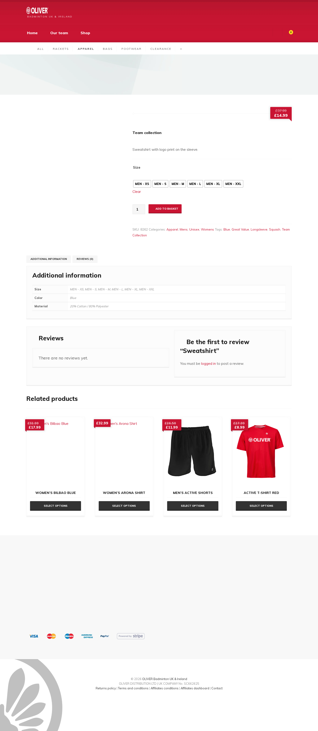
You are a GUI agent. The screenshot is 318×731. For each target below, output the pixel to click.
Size (136, 167)
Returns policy (106, 688)
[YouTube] (171, 701)
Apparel (172, 229)
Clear (136, 191)
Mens (184, 229)
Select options (56, 505)
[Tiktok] (155, 701)
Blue (226, 229)
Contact (217, 688)
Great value (240, 229)
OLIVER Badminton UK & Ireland (164, 679)
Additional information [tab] (48, 259)
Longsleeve (259, 229)
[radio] (142, 183)
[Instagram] (163, 701)
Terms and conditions (133, 688)
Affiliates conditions (165, 688)
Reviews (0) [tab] (85, 259)
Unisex (194, 229)
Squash (274, 229)
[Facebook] (147, 701)
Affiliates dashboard (195, 688)
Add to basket (167, 208)
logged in (208, 363)
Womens (207, 229)
